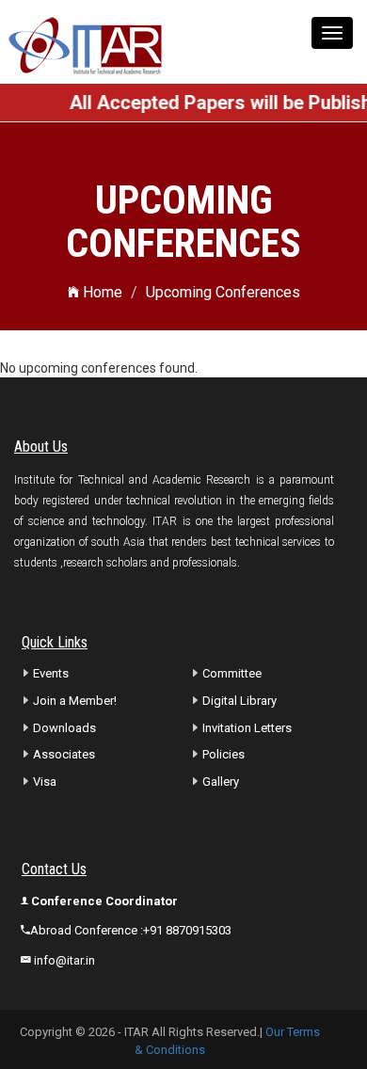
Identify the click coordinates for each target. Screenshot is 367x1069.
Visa (44, 781)
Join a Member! (75, 701)
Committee (232, 673)
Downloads (64, 728)
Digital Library (239, 701)
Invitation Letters (247, 728)
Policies (223, 754)
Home (100, 292)
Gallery (220, 781)
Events (51, 673)
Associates (64, 754)
